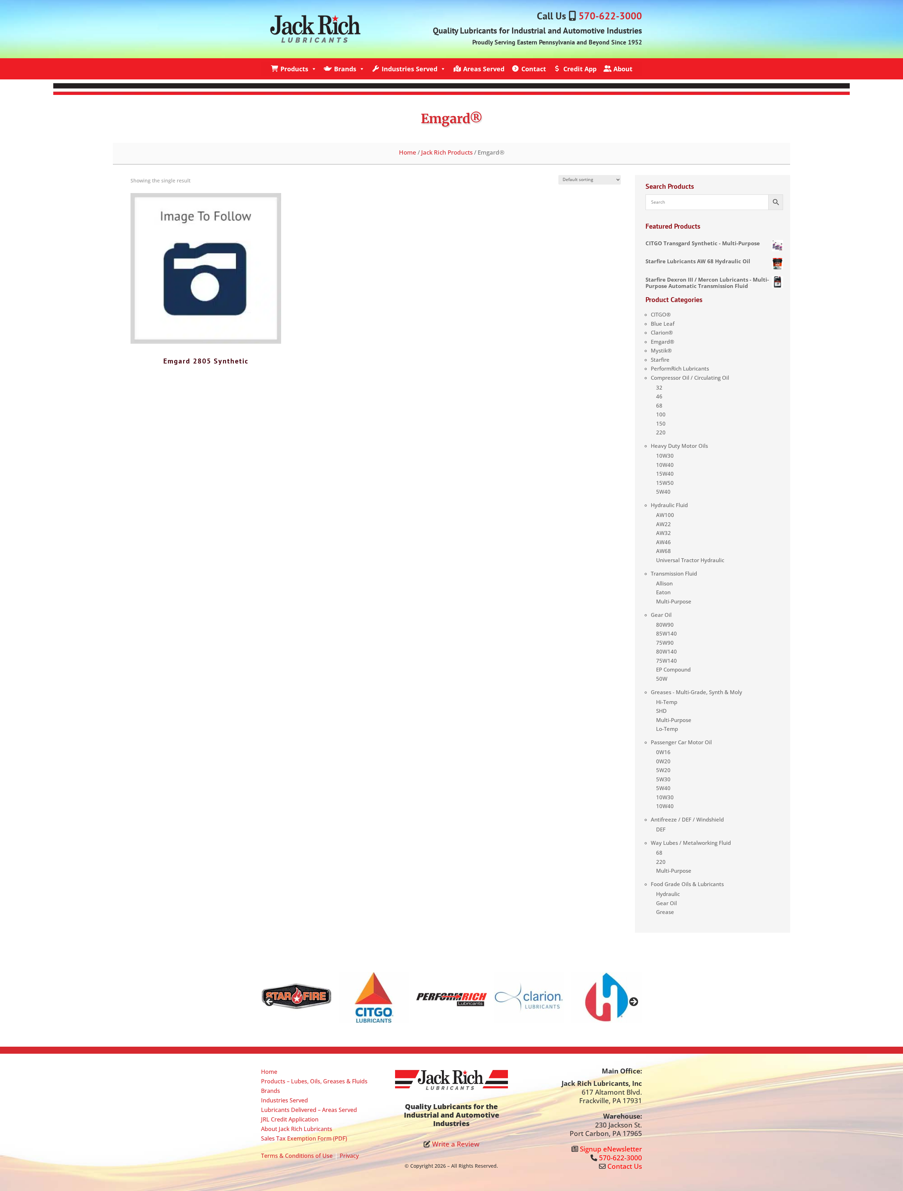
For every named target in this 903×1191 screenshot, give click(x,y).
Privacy (349, 1156)
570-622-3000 (610, 15)
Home (407, 152)
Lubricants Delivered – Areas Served (309, 1110)
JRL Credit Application (290, 1119)
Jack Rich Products (447, 152)
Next (633, 1002)
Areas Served (483, 69)
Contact (533, 69)
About (622, 69)
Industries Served (409, 69)
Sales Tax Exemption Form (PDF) (304, 1138)
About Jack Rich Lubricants (296, 1129)
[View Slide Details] (296, 997)
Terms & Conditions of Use (297, 1156)
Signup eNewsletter (611, 1149)
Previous (270, 1002)
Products (294, 69)
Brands (345, 69)
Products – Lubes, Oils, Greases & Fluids (314, 1081)
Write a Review (455, 1144)
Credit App (579, 69)
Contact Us (624, 1166)
